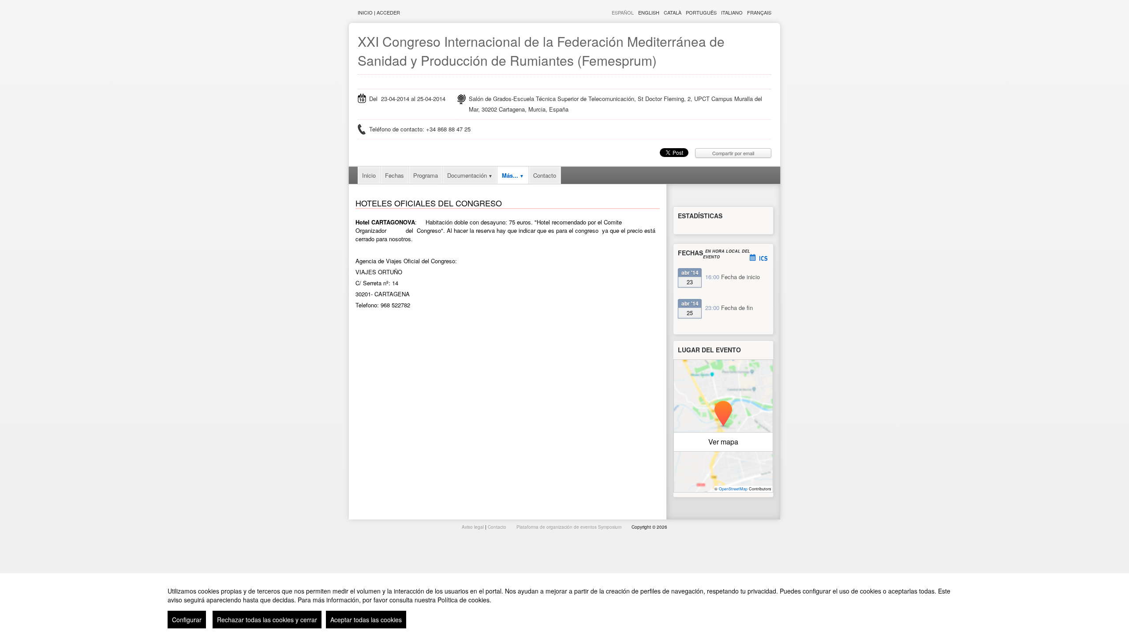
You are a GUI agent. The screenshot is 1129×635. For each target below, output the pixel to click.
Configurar (187, 619)
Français (759, 12)
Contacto (544, 175)
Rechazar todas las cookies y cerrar (267, 619)
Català (672, 12)
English (648, 12)
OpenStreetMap (733, 489)
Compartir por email (733, 153)
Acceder (388, 12)
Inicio (365, 12)
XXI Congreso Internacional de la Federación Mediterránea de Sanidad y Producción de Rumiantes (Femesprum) (541, 51)
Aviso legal (473, 527)
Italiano (732, 12)
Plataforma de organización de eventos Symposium (569, 527)
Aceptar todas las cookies (366, 619)
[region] (564, 604)
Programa (425, 175)
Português (701, 12)
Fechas (394, 175)
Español (623, 12)
